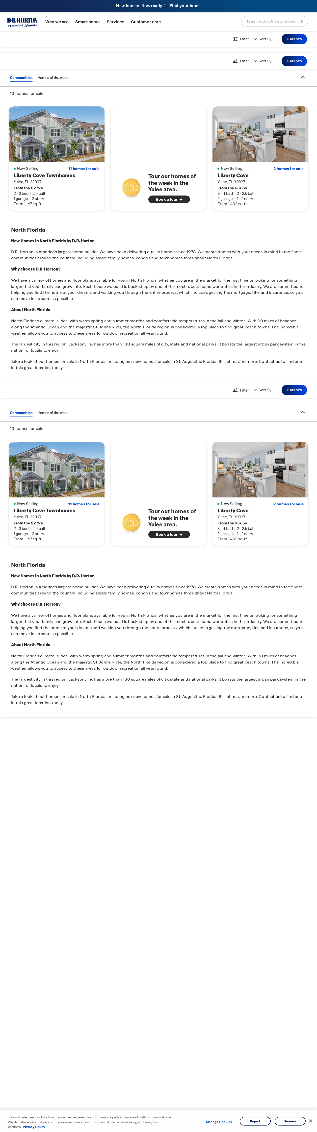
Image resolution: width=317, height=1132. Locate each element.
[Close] (310, 1120)
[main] (158, 581)
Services (115, 22)
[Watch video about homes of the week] (131, 186)
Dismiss (290, 1121)
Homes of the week (53, 77)
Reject (255, 1121)
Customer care (146, 22)
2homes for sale (288, 168)
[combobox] (274, 21)
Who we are (57, 22)
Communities (21, 77)
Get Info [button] (294, 39)
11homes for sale (84, 168)
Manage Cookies (219, 1122)
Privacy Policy (34, 1127)
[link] (159, 188)
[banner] (158, 6)
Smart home (87, 22)
